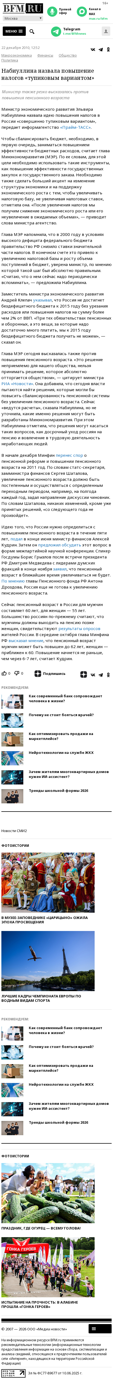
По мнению (13, 581)
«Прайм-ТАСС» (75, 127)
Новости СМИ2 (14, 830)
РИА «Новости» (17, 383)
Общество (68, 55)
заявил (60, 569)
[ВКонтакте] (93, 49)
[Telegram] (100, 49)
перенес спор (69, 455)
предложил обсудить (59, 544)
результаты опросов (79, 628)
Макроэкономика (16, 55)
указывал (42, 300)
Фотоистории (15, 845)
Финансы (45, 55)
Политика (9, 60)
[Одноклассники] (108, 49)
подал (16, 538)
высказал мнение (26, 640)
